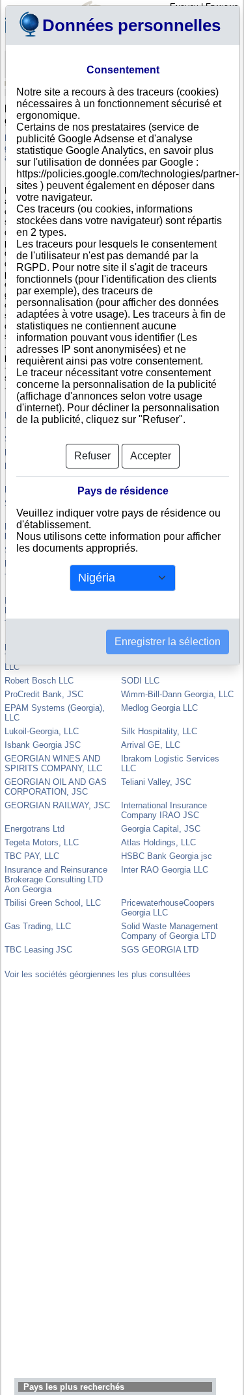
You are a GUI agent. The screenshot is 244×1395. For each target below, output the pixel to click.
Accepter (150, 455)
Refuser (92, 455)
